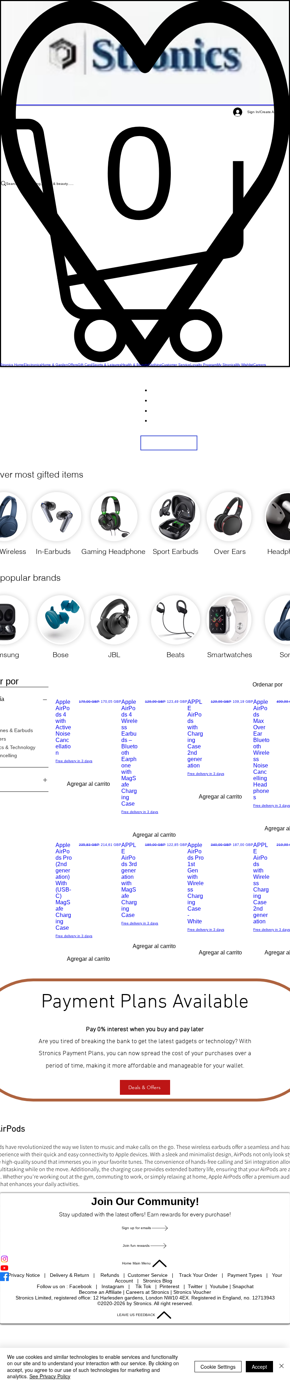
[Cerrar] (281, 1366)
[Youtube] (145, 1267)
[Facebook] (145, 1276)
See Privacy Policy (49, 1376)
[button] (145, 240)
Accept (259, 1366)
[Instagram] (145, 1259)
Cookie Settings (218, 1366)
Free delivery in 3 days (74, 761)
